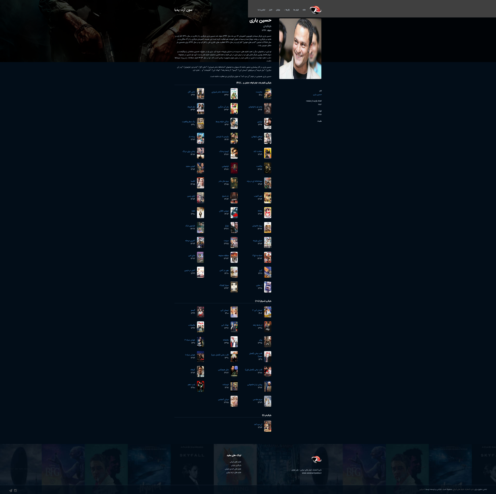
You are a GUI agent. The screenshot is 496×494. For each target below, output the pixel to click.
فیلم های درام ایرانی (233, 472)
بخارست (259, 92)
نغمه (193, 211)
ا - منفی (259, 285)
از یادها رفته (257, 325)
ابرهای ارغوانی (256, 136)
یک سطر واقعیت (188, 121)
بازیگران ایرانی (236, 465)
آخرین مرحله (190, 240)
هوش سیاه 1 (190, 355)
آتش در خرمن (189, 270)
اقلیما (193, 181)
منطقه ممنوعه (223, 255)
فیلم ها (296, 10)
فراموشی (225, 166)
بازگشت (259, 166)
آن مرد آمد (258, 424)
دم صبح (225, 196)
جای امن (191, 255)
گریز (260, 270)
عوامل (278, 10)
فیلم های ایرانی (235, 461)
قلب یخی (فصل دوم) (220, 355)
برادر (260, 340)
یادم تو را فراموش (255, 106)
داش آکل (191, 92)
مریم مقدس (257, 399)
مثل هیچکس (223, 369)
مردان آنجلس (223, 399)
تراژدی (259, 121)
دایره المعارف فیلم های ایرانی (463, 489)
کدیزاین (422, 489)
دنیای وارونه (257, 240)
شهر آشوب (258, 196)
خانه (304, 10)
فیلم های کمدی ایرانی (233, 469)
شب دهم (191, 384)
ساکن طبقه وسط (222, 121)
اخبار (270, 10)
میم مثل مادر (224, 181)
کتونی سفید (190, 166)
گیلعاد (192, 369)
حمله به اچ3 (257, 255)
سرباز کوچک (224, 285)
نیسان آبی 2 (257, 310)
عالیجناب (191, 325)
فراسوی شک (190, 225)
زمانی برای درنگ (188, 151)
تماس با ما (261, 10)
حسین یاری (317, 94)
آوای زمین (191, 196)
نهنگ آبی (225, 325)
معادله (260, 211)
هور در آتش (224, 270)
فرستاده (226, 384)
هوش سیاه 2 (190, 340)
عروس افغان (224, 211)
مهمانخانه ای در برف (254, 181)
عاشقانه (226, 340)
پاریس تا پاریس (222, 136)
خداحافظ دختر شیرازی (220, 92)
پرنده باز (192, 136)
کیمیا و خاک (224, 151)
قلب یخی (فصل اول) (253, 369)
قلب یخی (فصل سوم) (255, 355)
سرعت (226, 240)
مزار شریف (191, 106)
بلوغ (227, 225)
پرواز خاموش (257, 225)
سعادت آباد (258, 151)
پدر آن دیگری (223, 106)
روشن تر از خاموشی (254, 384)
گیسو (193, 310)
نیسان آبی (224, 310)
